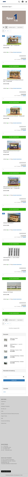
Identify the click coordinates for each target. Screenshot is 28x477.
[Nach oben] (24, 474)
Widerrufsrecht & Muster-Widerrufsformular (10, 413)
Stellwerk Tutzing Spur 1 (8, 222)
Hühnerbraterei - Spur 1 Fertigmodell (11, 45)
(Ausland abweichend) (17, 52)
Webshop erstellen (9, 475)
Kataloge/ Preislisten (5, 406)
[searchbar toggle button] (19, 2)
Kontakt (2, 403)
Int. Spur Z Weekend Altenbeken (7, 459)
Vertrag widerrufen (6, 471)
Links (2, 411)
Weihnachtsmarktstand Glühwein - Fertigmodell (13, 116)
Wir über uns (3, 408)
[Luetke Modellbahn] (3, 2)
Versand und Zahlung (5, 420)
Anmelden (14, 380)
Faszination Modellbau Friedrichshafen (9, 463)
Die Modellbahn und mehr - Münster (8, 461)
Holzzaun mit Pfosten (8, 292)
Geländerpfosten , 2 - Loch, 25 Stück (11, 257)
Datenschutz (3, 423)
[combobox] (12, 27)
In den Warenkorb (14, 66)
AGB (2, 418)
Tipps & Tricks (4, 416)
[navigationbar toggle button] (26, 2)
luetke (4, 391)
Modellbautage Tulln (5, 462)
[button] (3, 27)
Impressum (3, 401)
